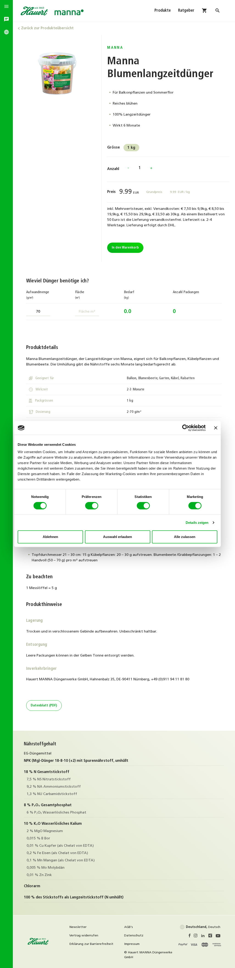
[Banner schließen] (215, 428)
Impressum (132, 944)
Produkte (162, 11)
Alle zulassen (184, 537)
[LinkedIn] (204, 936)
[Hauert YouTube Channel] (218, 936)
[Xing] (212, 936)
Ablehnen (50, 537)
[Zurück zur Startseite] (38, 944)
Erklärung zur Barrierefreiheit (91, 944)
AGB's (128, 927)
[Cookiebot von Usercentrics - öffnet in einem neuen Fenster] (185, 428)
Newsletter (78, 927)
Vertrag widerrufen (83, 935)
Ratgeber (186, 11)
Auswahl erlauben (117, 537)
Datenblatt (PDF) (44, 705)
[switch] (91, 505)
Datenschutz (133, 935)
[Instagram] (197, 936)
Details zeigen (197, 522)
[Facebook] (191, 936)
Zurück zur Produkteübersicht (47, 28)
